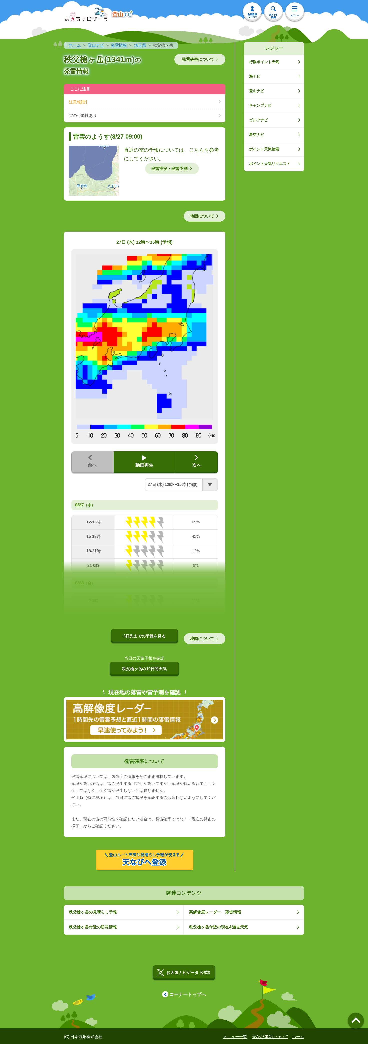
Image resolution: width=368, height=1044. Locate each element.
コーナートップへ (188, 994)
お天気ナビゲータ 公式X (188, 972)
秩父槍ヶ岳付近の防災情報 (93, 927)
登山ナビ (96, 45)
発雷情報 (119, 45)
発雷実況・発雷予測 (169, 168)
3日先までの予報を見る (144, 636)
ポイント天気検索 (264, 149)
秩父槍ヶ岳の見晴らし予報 (93, 912)
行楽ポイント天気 (264, 62)
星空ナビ (256, 134)
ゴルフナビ (258, 120)
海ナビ (254, 76)
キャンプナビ (260, 105)
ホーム (75, 45)
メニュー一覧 (235, 1037)
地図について (202, 216)
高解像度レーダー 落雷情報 (215, 912)
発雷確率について (198, 59)
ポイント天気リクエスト (269, 163)
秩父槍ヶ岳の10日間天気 (144, 669)
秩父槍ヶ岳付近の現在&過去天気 (218, 927)
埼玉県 (140, 45)
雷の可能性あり (83, 115)
